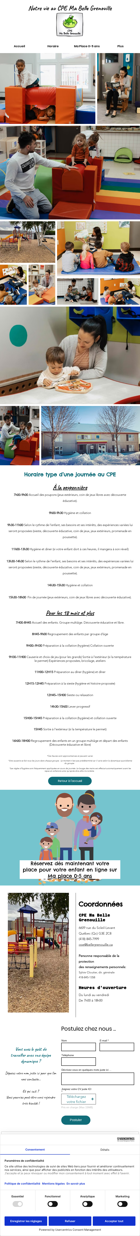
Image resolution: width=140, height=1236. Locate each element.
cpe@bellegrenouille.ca (96, 945)
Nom (64, 1040)
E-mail (103, 1040)
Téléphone (67, 1055)
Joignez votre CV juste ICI (76, 1089)
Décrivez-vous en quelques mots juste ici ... (86, 1070)
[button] (78, 1099)
